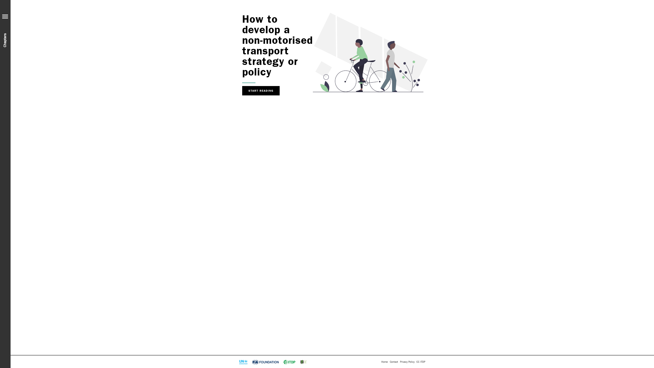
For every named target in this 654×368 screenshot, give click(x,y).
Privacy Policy (407, 361)
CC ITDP (420, 361)
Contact (394, 361)
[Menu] (5, 16)
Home (384, 361)
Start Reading (261, 90)
